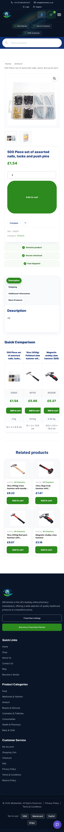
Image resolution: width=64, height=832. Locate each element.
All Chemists (19, 482)
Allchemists (16, 803)
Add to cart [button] (15, 410)
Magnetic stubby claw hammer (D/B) (51, 355)
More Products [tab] (15, 300)
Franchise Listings (32, 618)
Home (8, 63)
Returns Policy (9, 780)
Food (4, 691)
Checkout (7, 758)
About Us (6, 657)
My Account (8, 746)
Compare (14, 223)
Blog (4, 669)
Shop (4, 652)
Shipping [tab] (12, 287)
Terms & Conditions (11, 774)
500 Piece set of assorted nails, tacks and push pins (14, 355)
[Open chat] (57, 824)
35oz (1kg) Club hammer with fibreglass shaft (43, 488)
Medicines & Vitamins (12, 696)
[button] (54, 78)
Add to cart (32, 197)
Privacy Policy (9, 769)
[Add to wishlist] (25, 223)
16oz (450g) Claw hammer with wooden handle (17, 488)
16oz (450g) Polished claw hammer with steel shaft (33, 355)
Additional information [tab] (19, 293)
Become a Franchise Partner (32, 627)
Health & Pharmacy (11, 724)
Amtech (18, 63)
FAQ (4, 763)
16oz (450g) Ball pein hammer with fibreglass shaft (17, 537)
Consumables (8, 719)
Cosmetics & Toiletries (13, 713)
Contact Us (7, 663)
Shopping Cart (9, 752)
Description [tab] (13, 280)
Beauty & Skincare (11, 708)
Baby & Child (8, 730)
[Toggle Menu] (59, 15)
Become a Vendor (10, 674)
